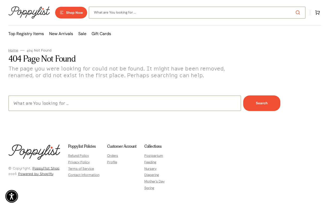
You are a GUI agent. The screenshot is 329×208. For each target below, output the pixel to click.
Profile (112, 162)
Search (262, 103)
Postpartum (153, 156)
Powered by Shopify (35, 173)
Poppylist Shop (46, 168)
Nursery (150, 168)
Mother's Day (154, 181)
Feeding (150, 162)
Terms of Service (81, 168)
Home (13, 50)
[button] (316, 12)
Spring (149, 188)
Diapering (151, 175)
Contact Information (83, 175)
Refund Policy (78, 156)
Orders (112, 156)
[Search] (299, 12)
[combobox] (197, 12)
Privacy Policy (79, 162)
